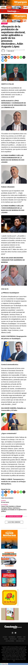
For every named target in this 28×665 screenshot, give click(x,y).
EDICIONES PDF (20, 641)
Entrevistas (21, 639)
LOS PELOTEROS (10, 641)
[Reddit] (8, 57)
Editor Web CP (11, 51)
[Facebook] (2, 57)
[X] (5, 57)
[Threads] (24, 57)
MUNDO (6, 639)
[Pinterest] (14, 57)
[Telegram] (2, 60)
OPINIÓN (19, 637)
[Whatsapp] (21, 57)
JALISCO (5, 637)
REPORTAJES (13, 639)
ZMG (24, 637)
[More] (5, 60)
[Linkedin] (11, 57)
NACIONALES (12, 637)
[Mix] (17, 57)
